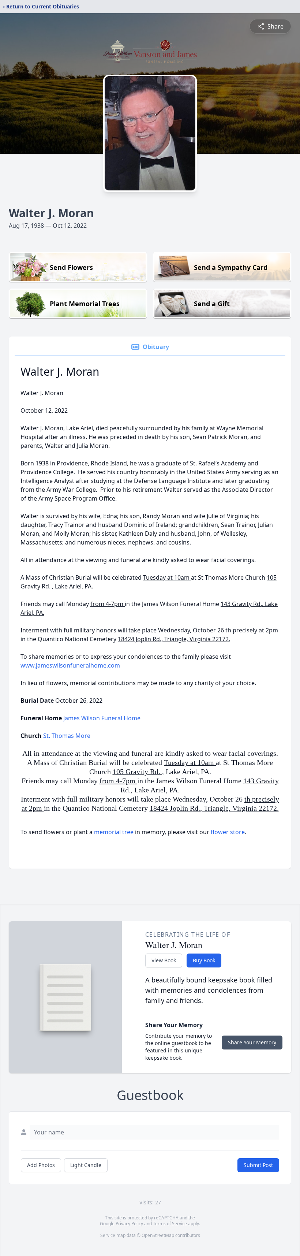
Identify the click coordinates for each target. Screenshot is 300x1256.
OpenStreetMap (158, 1235)
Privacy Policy (129, 1223)
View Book (163, 960)
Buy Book (204, 960)
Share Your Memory (252, 1042)
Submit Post (258, 1165)
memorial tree (114, 832)
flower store (228, 832)
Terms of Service (170, 1223)
